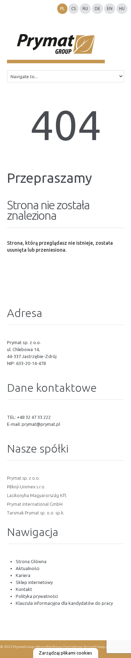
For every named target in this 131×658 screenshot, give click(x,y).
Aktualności (27, 568)
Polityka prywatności (37, 596)
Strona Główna (31, 561)
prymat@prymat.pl (41, 424)
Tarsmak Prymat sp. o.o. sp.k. (35, 512)
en (109, 8)
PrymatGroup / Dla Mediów (104, 647)
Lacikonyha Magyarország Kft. (37, 495)
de (97, 8)
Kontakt (24, 589)
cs (73, 8)
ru (85, 8)
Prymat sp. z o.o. (23, 478)
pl (62, 8)
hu (122, 8)
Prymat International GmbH (35, 504)
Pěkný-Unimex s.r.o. (26, 486)
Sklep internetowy (34, 582)
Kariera (23, 575)
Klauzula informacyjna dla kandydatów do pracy (64, 603)
